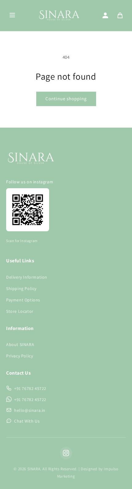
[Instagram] (66, 453)
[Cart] (120, 15)
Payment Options (23, 300)
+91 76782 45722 (30, 388)
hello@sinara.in (29, 410)
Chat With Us (27, 421)
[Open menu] (12, 15)
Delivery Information (26, 277)
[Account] (105, 15)
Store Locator (19, 311)
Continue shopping (66, 98)
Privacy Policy (19, 356)
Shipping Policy (21, 288)
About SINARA (20, 344)
